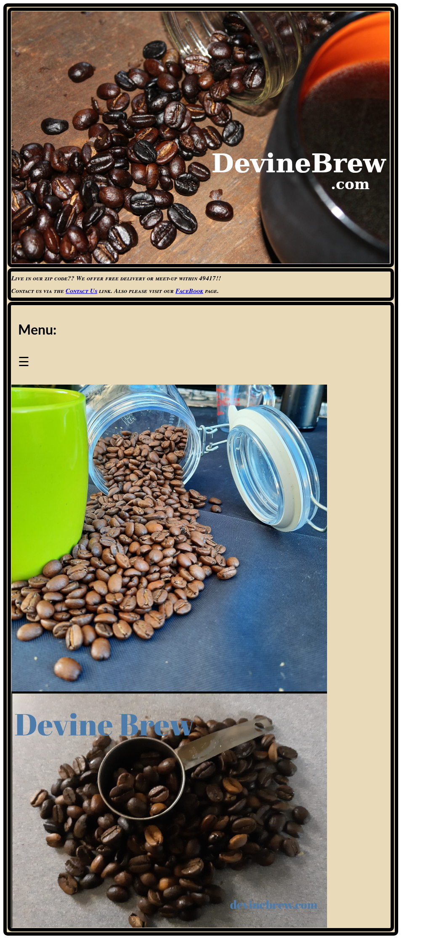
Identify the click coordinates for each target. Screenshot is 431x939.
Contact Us (81, 290)
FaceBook (189, 290)
